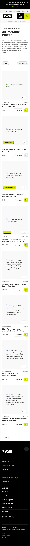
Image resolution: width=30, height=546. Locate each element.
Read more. (15, 6)
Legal (3, 533)
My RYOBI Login (20, 16)
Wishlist (10, 11)
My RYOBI (5, 488)
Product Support (7, 500)
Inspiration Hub (7, 496)
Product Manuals (7, 503)
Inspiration (17, 11)
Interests (5, 474)
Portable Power (5, 102)
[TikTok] (13, 517)
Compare (19, 110)
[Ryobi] (7, 16)
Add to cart (26, 110)
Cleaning (5, 469)
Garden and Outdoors (9, 465)
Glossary (4, 540)
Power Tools (6, 461)
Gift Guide (5, 492)
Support (24, 11)
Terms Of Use (5, 537)
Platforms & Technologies (10, 478)
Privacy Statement (6, 535)
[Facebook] (3, 517)
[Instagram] (6, 517)
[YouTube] (10, 517)
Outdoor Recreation (6, 326)
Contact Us (5, 482)
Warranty (5, 511)
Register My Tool (7, 507)
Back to (15, 21)
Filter (6, 63)
